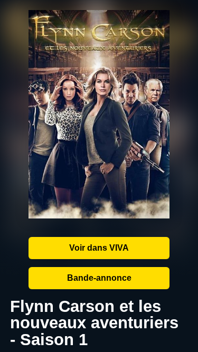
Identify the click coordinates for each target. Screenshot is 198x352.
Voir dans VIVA (99, 247)
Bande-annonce (99, 277)
